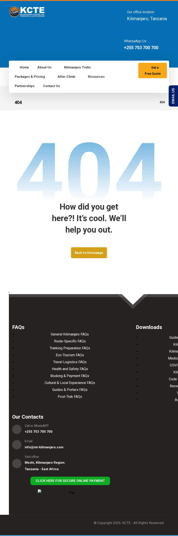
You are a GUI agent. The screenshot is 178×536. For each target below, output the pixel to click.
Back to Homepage (89, 252)
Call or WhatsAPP (37, 426)
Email (28, 441)
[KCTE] (26, 11)
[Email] (16, 444)
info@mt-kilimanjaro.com (44, 447)
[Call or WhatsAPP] (16, 429)
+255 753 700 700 (39, 432)
